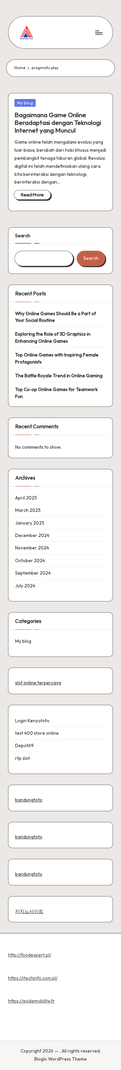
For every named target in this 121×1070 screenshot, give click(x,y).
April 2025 (26, 498)
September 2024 (33, 573)
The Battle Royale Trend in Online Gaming (59, 376)
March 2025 (28, 510)
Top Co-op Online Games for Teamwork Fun (56, 392)
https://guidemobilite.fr (31, 1001)
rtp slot (22, 758)
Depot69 (24, 745)
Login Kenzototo (32, 721)
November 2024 (32, 548)
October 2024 (30, 560)
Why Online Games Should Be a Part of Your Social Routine (55, 316)
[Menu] (98, 32)
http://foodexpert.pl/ (29, 955)
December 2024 (32, 535)
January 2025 (29, 523)
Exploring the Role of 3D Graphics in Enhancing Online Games (52, 337)
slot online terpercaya (38, 683)
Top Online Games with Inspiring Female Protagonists (56, 358)
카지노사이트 (29, 911)
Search (22, 236)
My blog (25, 102)
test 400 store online (37, 733)
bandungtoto (28, 800)
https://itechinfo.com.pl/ (32, 978)
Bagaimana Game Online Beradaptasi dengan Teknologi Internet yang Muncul (57, 122)
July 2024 (25, 586)
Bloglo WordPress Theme (60, 1059)
